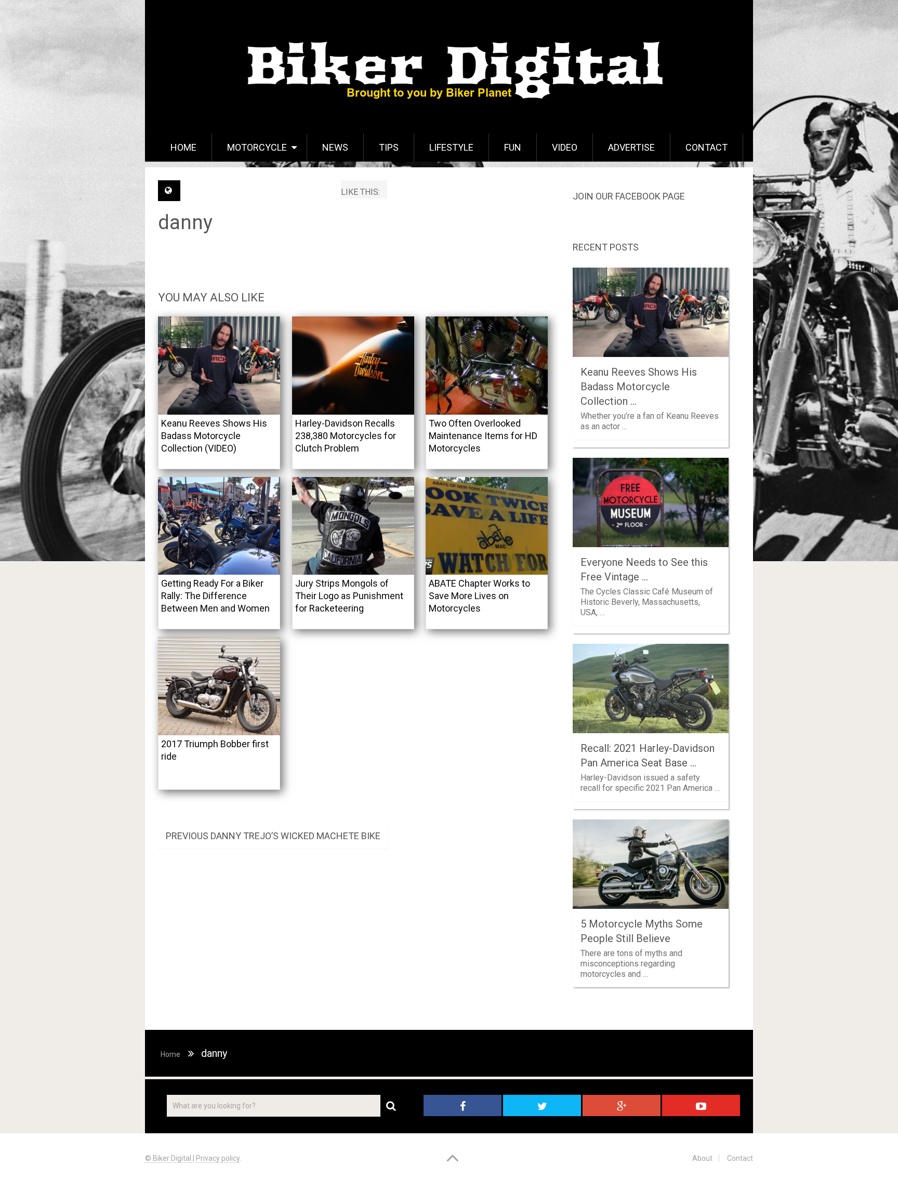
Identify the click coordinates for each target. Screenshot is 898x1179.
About (702, 1158)
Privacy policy (218, 1158)
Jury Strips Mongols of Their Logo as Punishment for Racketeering (349, 596)
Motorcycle (257, 147)
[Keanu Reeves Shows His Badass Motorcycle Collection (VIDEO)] (219, 365)
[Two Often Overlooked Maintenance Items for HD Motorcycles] (487, 365)
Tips (389, 147)
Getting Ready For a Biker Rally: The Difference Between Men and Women (215, 596)
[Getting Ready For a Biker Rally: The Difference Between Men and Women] (219, 526)
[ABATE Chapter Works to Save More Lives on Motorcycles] (487, 526)
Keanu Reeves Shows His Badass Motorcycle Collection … (638, 386)
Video (564, 147)
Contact (706, 147)
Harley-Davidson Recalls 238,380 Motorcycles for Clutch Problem (345, 436)
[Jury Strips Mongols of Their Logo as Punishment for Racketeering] (353, 526)
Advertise (631, 147)
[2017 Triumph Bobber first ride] (219, 686)
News (335, 147)
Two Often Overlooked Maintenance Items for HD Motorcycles (483, 436)
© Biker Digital (169, 1158)
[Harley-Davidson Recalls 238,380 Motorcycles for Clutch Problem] (353, 365)
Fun (512, 147)
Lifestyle (451, 147)
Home (183, 147)
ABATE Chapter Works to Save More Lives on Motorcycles (479, 596)
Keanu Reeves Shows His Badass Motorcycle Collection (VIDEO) (214, 436)
